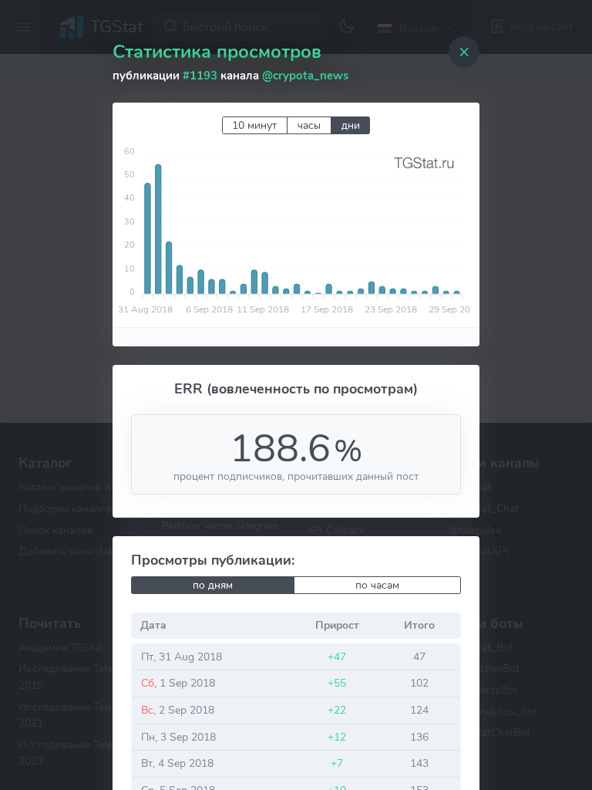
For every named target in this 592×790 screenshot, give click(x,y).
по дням (213, 585)
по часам (377, 585)
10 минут (254, 125)
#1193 (200, 75)
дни (350, 125)
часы (309, 125)
